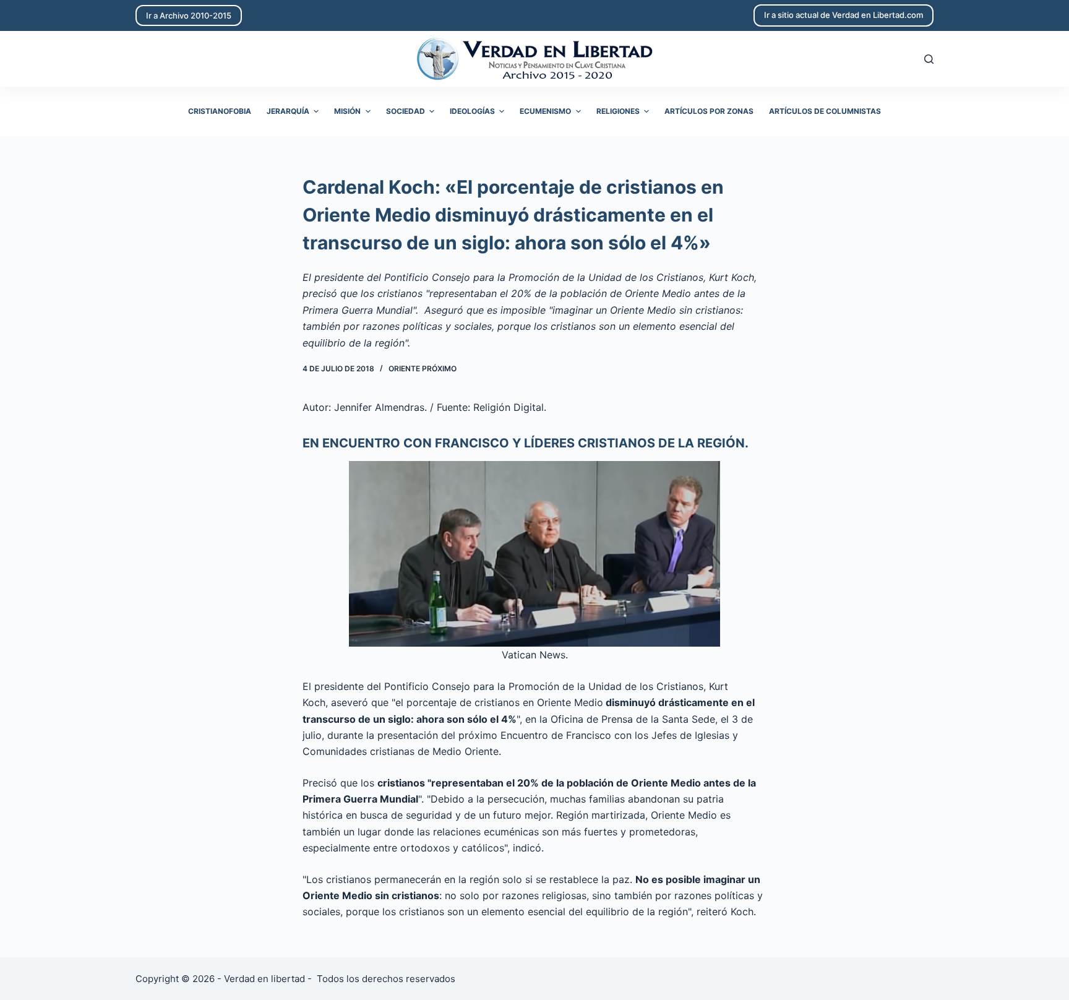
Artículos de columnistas (825, 111)
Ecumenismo (545, 111)
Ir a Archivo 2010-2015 (188, 15)
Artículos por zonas (708, 111)
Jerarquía (288, 111)
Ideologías (472, 111)
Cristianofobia (219, 111)
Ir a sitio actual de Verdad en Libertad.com (843, 15)
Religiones (618, 111)
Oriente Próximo (423, 368)
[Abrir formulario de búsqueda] (929, 59)
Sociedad (405, 111)
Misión (347, 111)
